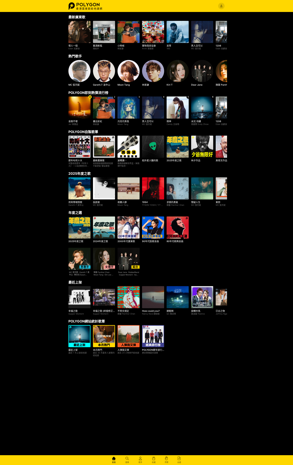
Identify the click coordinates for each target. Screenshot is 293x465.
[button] (91, 4)
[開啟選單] (221, 6)
